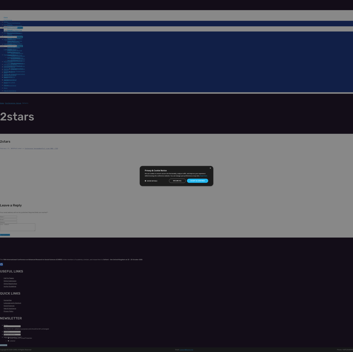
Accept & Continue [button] (197, 181)
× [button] (210, 168)
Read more (203, 176)
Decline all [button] (177, 181)
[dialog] (176, 176)
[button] (151, 181)
